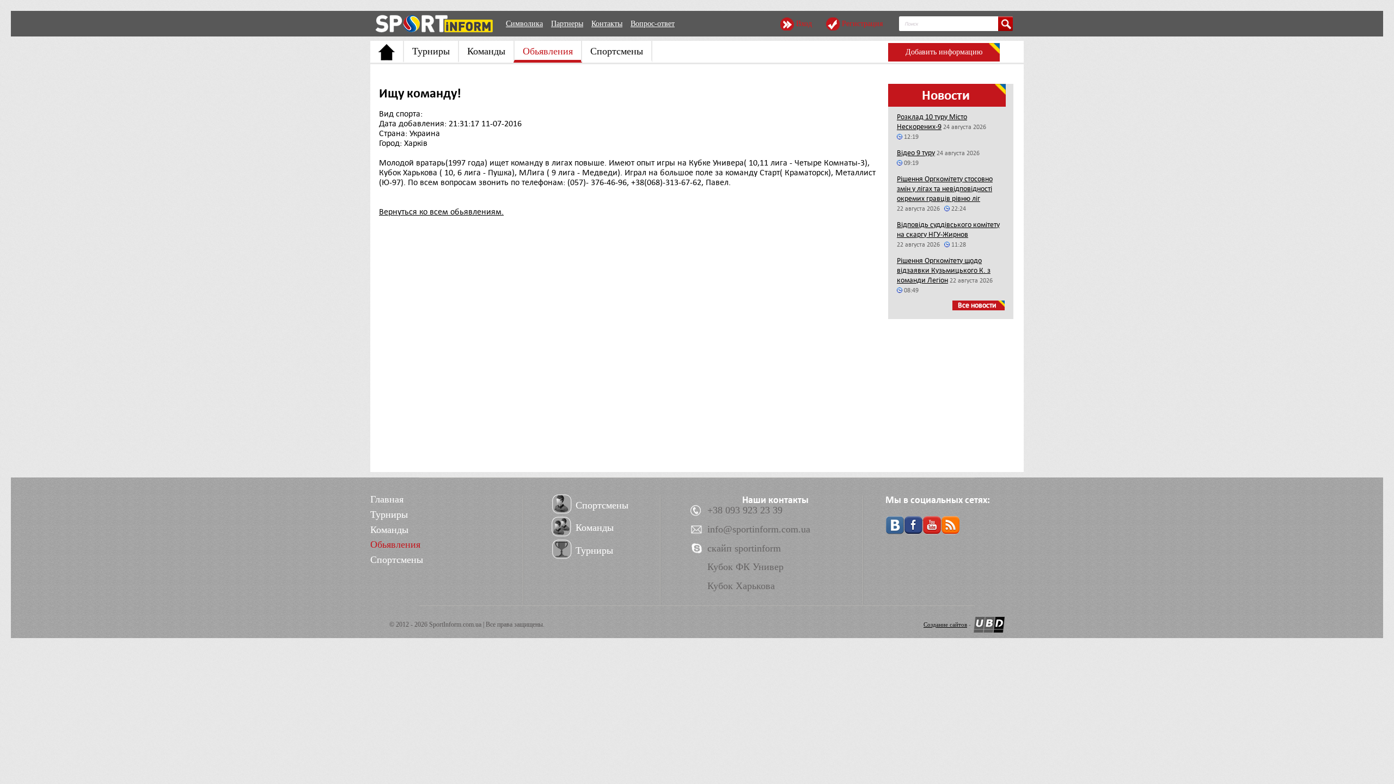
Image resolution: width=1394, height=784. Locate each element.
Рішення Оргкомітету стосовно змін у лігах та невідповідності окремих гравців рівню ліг (945, 189)
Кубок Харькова (741, 585)
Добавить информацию (944, 52)
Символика (524, 24)
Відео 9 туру (916, 153)
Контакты (606, 24)
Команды (486, 51)
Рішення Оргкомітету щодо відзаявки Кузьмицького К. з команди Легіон (944, 270)
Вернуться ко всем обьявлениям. (441, 212)
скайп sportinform (744, 548)
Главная (386, 499)
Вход (804, 24)
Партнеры (567, 24)
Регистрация (862, 24)
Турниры (431, 51)
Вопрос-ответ (653, 24)
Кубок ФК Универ (745, 566)
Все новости (977, 305)
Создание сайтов (945, 624)
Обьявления (548, 51)
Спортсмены (616, 51)
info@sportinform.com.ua (758, 529)
